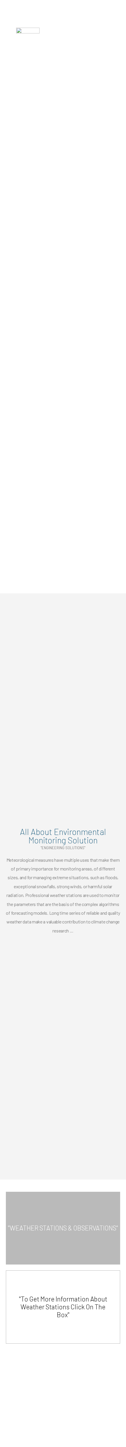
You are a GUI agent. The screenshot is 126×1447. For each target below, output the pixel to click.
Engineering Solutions (40, 111)
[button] (117, 33)
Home (10, 111)
